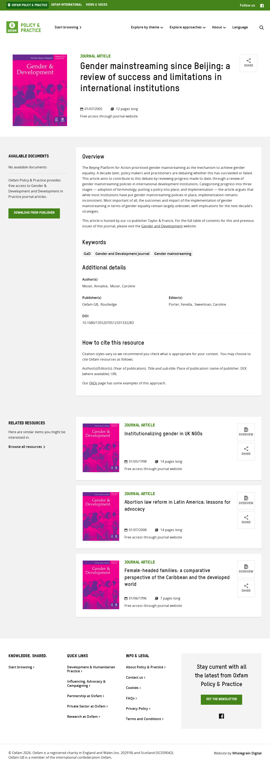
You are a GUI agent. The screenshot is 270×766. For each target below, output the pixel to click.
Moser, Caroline (122, 286)
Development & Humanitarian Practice (91, 669)
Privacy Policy (137, 709)
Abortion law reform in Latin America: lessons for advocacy (177, 506)
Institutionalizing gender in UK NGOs (163, 434)
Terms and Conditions (143, 719)
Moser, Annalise (95, 286)
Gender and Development (162, 226)
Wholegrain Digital (247, 753)
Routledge (109, 304)
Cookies (132, 688)
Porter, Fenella (180, 304)
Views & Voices (96, 5)
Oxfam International (66, 5)
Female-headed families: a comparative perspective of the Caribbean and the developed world (177, 578)
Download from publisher (34, 213)
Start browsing (66, 27)
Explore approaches (186, 27)
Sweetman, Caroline (210, 304)
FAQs (93, 383)
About (217, 27)
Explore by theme (145, 27)
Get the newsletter (221, 700)
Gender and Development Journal (122, 253)
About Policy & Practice (144, 667)
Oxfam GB (90, 304)
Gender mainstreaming (172, 253)
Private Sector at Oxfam (86, 706)
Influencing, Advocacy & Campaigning (86, 683)
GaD (87, 253)
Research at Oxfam (82, 717)
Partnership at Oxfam (84, 696)
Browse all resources (25, 446)
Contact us (134, 677)
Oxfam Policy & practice (29, 6)
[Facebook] (262, 5)
